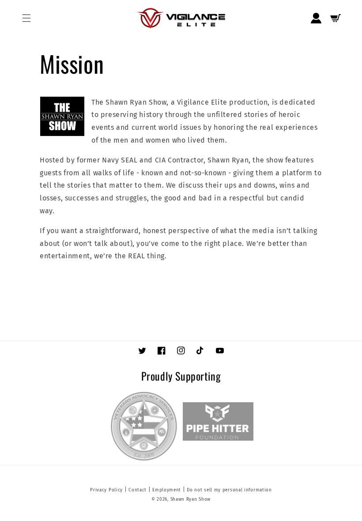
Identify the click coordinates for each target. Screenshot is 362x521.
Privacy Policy (106, 490)
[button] (26, 18)
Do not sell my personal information (229, 490)
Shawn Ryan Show (190, 499)
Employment (166, 490)
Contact (137, 490)
